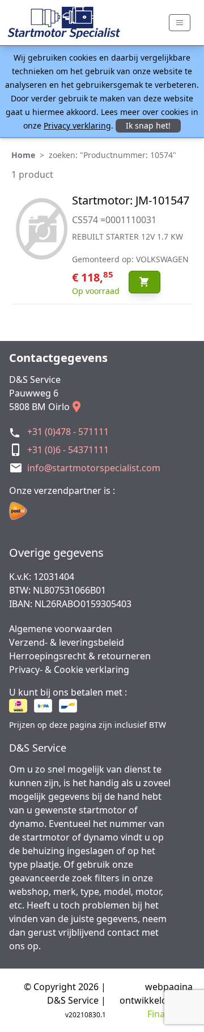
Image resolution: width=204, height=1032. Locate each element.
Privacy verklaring (77, 125)
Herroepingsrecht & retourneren (80, 656)
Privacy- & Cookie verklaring (69, 669)
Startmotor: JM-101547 (130, 200)
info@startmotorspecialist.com (93, 468)
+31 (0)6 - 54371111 (68, 449)
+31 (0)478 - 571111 (68, 431)
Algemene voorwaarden (60, 628)
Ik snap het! (148, 125)
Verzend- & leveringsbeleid (66, 642)
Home (23, 155)
